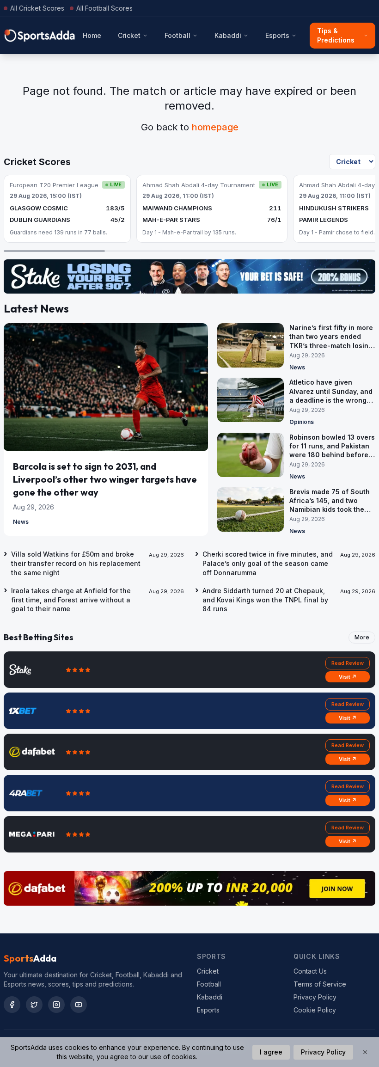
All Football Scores (104, 8)
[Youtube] (78, 1004)
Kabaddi (227, 35)
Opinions (301, 421)
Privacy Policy (314, 997)
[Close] (365, 1052)
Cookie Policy (314, 1010)
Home (92, 35)
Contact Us (310, 971)
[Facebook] (12, 1004)
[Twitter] (34, 1004)
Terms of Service (319, 984)
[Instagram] (56, 1004)
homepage (215, 127)
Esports (277, 35)
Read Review (347, 663)
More (362, 637)
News (21, 521)
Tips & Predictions (336, 35)
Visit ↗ (348, 677)
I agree (271, 1052)
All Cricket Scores (37, 8)
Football (177, 35)
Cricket (129, 35)
